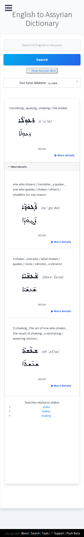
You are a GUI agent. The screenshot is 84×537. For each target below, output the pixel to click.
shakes (46, 411)
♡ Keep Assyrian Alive (42, 71)
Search (42, 59)
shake (46, 407)
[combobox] (42, 46)
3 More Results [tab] (18, 166)
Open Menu (8, 8)
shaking (46, 416)
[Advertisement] (42, 455)
